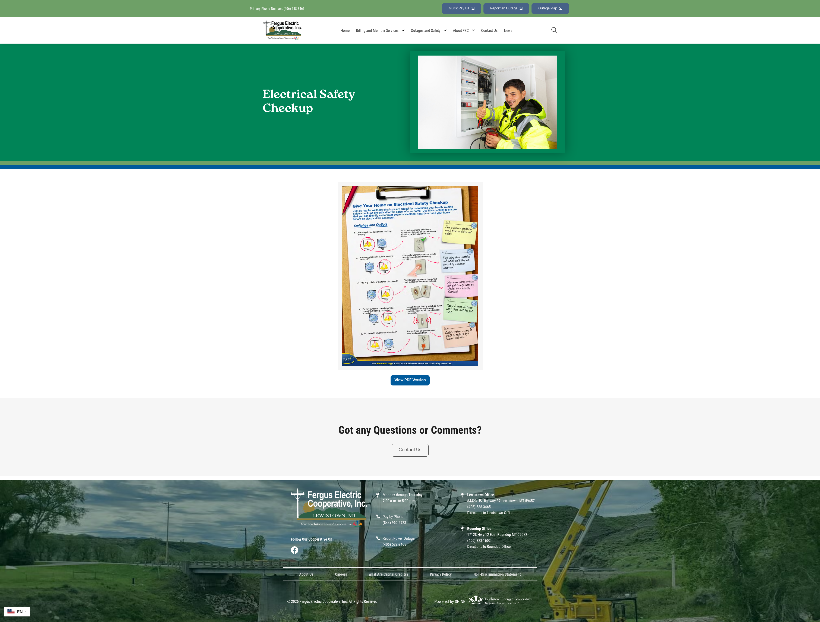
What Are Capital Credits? (388, 574)
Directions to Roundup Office (489, 546)
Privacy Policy (441, 574)
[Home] (282, 30)
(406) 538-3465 (294, 8)
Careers (341, 574)
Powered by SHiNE (449, 601)
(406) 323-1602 (479, 540)
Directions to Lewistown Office (490, 512)
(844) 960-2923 (394, 522)
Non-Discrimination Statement (497, 574)
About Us (306, 574)
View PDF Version (410, 380)
